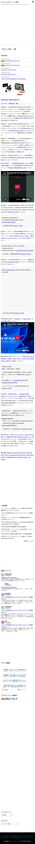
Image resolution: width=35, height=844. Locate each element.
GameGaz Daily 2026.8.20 (9, 577)
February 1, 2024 (7, 388)
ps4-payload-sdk (13, 455)
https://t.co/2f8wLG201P (8, 222)
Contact (8, 836)
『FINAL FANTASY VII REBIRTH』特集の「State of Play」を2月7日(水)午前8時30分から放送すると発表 (17, 359)
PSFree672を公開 (12, 212)
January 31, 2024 (18, 225)
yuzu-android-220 (19, 157)
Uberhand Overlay (22, 457)
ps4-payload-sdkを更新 (11, 262)
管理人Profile (15, 836)
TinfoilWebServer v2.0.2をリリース (19, 130)
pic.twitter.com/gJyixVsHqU (9, 382)
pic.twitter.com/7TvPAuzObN (25, 250)
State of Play (29, 455)
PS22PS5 (29, 453)
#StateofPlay (17, 380)
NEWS (12, 103)
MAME (4, 453)
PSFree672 (22, 455)
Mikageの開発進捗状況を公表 (17, 167)
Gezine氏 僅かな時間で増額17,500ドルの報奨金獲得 (16, 534)
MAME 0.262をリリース (25, 147)
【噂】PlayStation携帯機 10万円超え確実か (14, 526)
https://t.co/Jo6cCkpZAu (8, 270)
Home (3, 836)
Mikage (9, 453)
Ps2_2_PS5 (4, 455)
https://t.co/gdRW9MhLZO (9, 425)
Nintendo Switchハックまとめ (19, 837)
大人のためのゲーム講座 (10, 2)
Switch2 (3, 457)
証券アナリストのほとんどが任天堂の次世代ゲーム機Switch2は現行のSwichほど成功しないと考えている (17, 437)
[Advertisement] (17, 26)
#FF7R (23, 380)
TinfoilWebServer (11, 457)
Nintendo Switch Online (19, 453)
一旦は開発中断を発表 (17, 163)
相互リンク (8, 837)
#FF (27, 380)
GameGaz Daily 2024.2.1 (10, 100)
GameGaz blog (23, 836)
